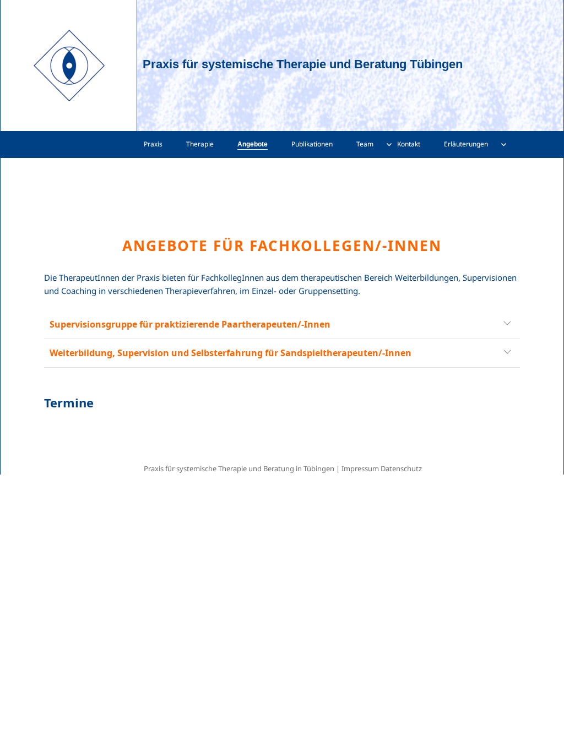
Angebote (252, 144)
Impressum (360, 468)
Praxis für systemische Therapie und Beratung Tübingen (303, 64)
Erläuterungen (466, 144)
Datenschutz (401, 468)
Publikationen (312, 144)
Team (364, 144)
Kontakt (408, 144)
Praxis (153, 144)
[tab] (281, 324)
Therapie (200, 144)
